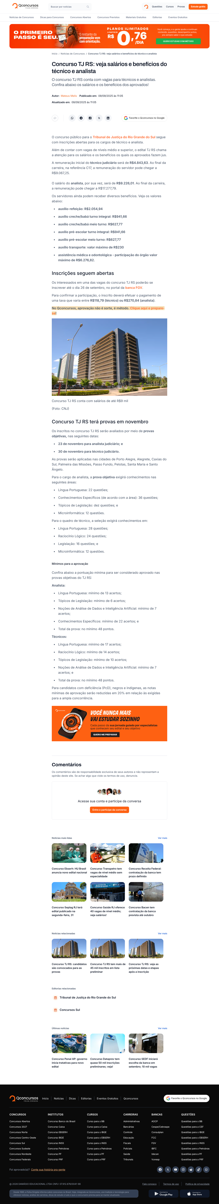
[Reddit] (191, 1169)
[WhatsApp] (206, 1169)
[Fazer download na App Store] (195, 1194)
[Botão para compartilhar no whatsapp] (72, 118)
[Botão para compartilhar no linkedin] (108, 118)
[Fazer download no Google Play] (163, 1194)
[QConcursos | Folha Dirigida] (26, 7)
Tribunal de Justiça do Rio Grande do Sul (124, 137)
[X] (168, 1169)
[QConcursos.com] (23, 1098)
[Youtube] (175, 1169)
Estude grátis (198, 6)
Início (54, 53)
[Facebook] (160, 1169)
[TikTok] (198, 1169)
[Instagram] (183, 1169)
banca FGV (133, 288)
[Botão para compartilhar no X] (99, 118)
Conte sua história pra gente (48, 1169)
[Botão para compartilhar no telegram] (81, 118)
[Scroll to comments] (55, 118)
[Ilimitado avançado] (109, 36)
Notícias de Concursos (73, 53)
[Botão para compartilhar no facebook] (90, 118)
